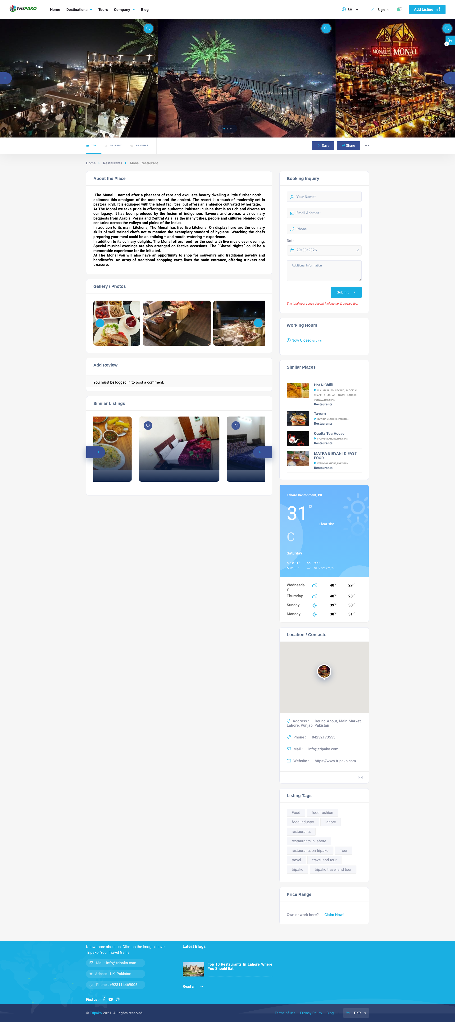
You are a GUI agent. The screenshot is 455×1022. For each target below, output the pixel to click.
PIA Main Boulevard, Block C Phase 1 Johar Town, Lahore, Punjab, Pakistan (335, 395)
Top (94, 145)
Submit (343, 292)
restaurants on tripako (310, 850)
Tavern (320, 413)
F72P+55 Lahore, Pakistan (332, 438)
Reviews (141, 145)
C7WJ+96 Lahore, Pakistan (333, 419)
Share (350, 145)
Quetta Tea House (329, 433)
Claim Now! (334, 914)
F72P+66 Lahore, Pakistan (332, 463)
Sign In (383, 10)
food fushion (322, 812)
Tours (103, 9)
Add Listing (424, 9)
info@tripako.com (323, 749)
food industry (303, 822)
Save (325, 145)
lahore (330, 822)
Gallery (116, 145)
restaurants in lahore (309, 841)
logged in (123, 382)
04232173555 (323, 737)
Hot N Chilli (323, 385)
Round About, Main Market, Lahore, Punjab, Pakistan (324, 723)
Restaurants (112, 163)
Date (291, 241)
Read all (189, 986)
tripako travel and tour (333, 869)
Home (55, 9)
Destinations (76, 9)
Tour (343, 850)
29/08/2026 (306, 250)
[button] (224, 128)
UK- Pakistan (120, 974)
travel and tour (324, 860)
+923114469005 (123, 984)
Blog (145, 9)
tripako (297, 869)
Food (296, 812)
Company (122, 9)
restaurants (301, 831)
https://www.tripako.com (335, 761)
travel (296, 860)
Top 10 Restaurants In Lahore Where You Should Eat (240, 966)
